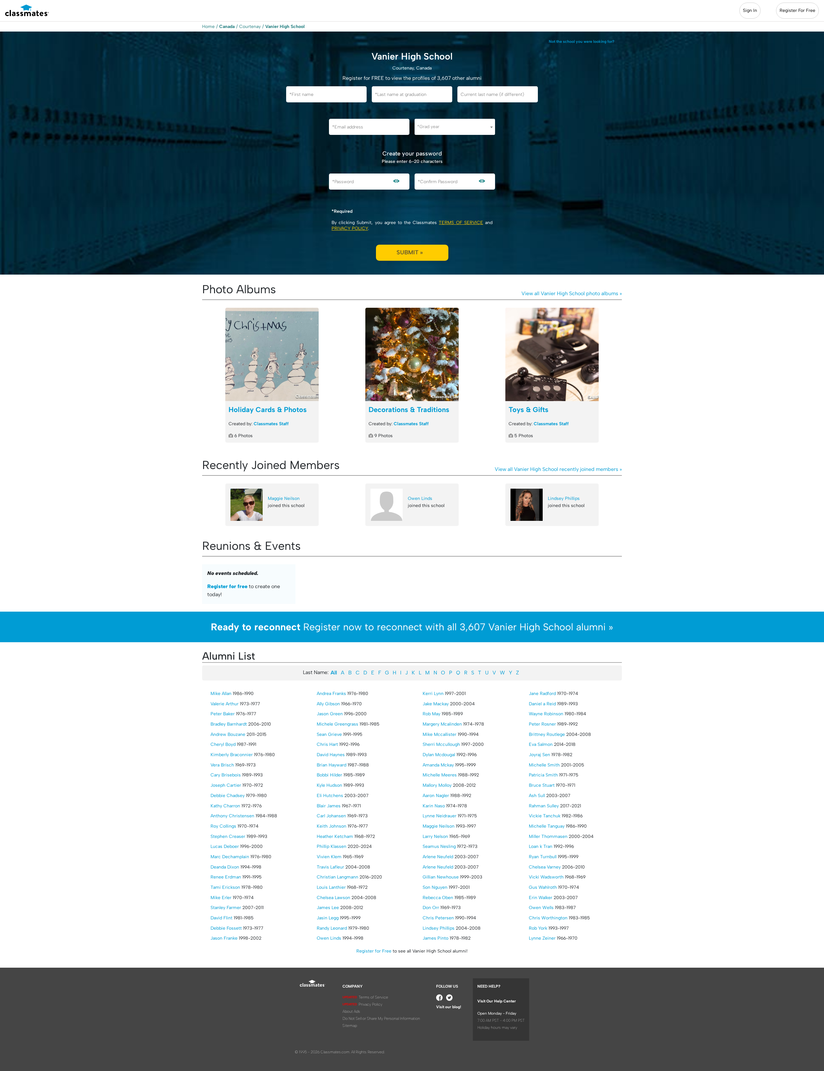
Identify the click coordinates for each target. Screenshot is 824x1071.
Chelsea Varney (545, 867)
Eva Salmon (541, 744)
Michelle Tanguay (547, 826)
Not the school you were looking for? (581, 41)
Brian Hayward (331, 765)
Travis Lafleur (330, 867)
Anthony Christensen (232, 816)
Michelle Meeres (440, 775)
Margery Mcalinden (442, 724)
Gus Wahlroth (543, 887)
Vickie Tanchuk (544, 816)
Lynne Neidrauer (439, 816)
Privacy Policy (350, 228)
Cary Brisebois (226, 775)
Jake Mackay (436, 704)
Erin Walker (540, 897)
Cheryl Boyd (223, 744)
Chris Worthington (548, 918)
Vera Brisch (222, 765)
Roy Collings (223, 826)
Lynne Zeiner (542, 938)
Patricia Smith (543, 775)
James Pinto (435, 938)
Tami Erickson (225, 887)
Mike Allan (221, 693)
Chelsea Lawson (333, 897)
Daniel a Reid (542, 704)
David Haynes (331, 754)
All (334, 673)
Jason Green (330, 714)
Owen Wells (541, 907)
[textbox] (455, 127)
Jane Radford (542, 693)
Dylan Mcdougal (439, 754)
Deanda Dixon (225, 867)
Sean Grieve (329, 734)
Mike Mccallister (439, 734)
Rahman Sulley (544, 806)
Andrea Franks (331, 693)
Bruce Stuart (542, 785)
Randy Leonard (332, 928)
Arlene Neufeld (438, 857)
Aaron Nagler (436, 795)
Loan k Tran (540, 846)
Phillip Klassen (331, 846)
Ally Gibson (328, 704)
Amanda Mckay (438, 765)
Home (208, 26)
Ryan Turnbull (543, 857)
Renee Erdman (226, 877)
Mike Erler (221, 897)
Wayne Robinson (546, 714)
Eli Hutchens (330, 795)
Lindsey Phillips (564, 498)
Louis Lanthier (331, 887)
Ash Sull (537, 795)
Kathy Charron (225, 806)
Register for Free (373, 951)
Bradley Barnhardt (229, 724)
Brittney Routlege (547, 734)
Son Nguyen (435, 887)
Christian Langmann (337, 877)
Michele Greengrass (337, 724)
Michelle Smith (544, 765)
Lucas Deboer (225, 846)
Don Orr (431, 907)
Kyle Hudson (329, 785)
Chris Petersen (438, 918)
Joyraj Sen (539, 754)
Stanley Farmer (226, 907)
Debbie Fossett (226, 928)
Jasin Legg (328, 918)
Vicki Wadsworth (546, 877)
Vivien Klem (329, 857)
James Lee (328, 907)
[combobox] (455, 127)
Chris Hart (327, 744)
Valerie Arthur (225, 704)
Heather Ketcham (335, 836)
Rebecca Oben (438, 897)
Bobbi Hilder (329, 775)
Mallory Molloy (437, 785)
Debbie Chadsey (228, 795)
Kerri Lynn (433, 693)
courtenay (250, 26)
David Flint (221, 918)
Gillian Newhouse (441, 877)
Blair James (329, 806)
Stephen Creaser (228, 836)
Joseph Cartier (226, 785)
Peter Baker (223, 714)
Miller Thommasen (548, 836)
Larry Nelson (435, 836)
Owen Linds (420, 498)
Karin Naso (434, 806)
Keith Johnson (331, 826)
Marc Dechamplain (230, 857)
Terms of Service (461, 222)
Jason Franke (224, 938)
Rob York (538, 928)
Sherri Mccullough (441, 744)
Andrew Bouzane (228, 734)
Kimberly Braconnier (232, 754)
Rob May (431, 714)
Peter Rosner (542, 724)
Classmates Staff (271, 424)
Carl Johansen (331, 816)
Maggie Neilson (284, 498)
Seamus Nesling (439, 846)
